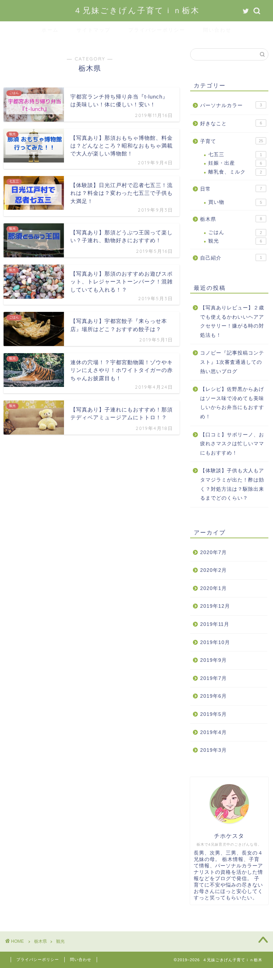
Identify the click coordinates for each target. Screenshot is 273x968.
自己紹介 (231, 258)
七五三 (235, 154)
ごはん (235, 232)
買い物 (235, 202)
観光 (235, 241)
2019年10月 (215, 642)
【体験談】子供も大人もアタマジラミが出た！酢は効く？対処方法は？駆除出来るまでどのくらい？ (232, 484)
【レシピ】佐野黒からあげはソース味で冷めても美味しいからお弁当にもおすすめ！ (232, 403)
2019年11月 (214, 624)
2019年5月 (213, 714)
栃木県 (231, 219)
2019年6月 (213, 696)
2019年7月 (213, 678)
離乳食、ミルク (235, 172)
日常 (231, 189)
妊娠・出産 (235, 163)
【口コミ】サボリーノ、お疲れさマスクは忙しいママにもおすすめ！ (232, 444)
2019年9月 (213, 660)
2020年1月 (213, 588)
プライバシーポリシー (156, 30)
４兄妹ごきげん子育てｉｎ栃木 (137, 10)
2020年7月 (213, 552)
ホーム (50, 30)
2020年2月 (213, 570)
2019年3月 (213, 750)
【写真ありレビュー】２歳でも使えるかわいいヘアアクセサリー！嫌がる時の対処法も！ (232, 321)
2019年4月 (213, 732)
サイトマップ (93, 30)
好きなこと (231, 123)
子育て (231, 141)
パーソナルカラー (231, 105)
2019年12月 (215, 606)
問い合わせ (217, 30)
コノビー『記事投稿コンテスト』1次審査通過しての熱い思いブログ (232, 362)
